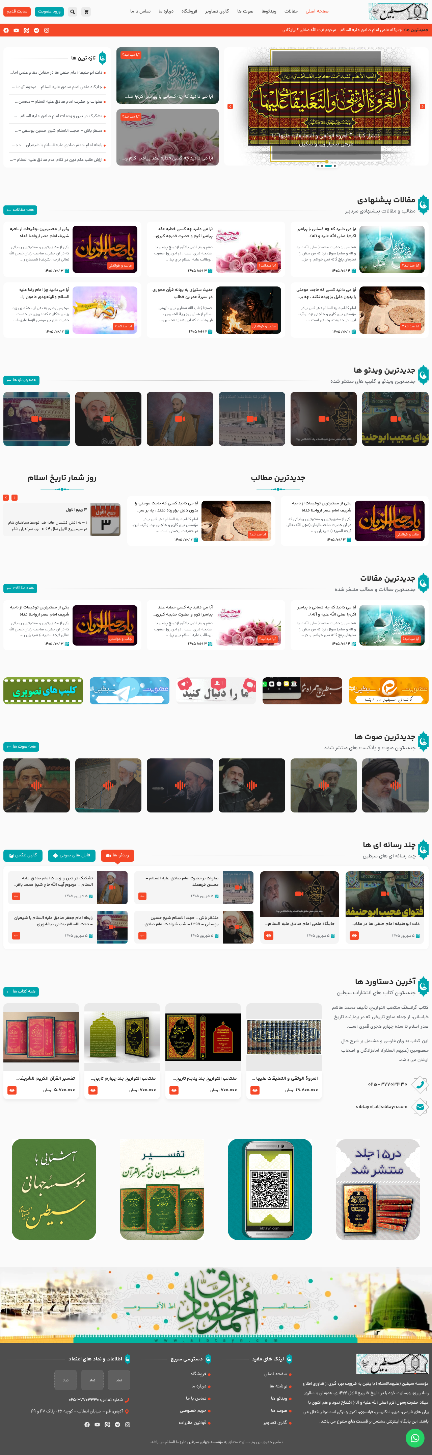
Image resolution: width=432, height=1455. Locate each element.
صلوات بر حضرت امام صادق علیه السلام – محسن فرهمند (182, 881)
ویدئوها (269, 11)
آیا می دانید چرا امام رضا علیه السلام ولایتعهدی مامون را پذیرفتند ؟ (44, 296)
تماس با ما (140, 11)
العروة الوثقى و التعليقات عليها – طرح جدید (285, 1078)
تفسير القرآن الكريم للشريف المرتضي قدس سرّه (47, 1078)
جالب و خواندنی (120, 266)
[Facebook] (6, 30)
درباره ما (166, 11)
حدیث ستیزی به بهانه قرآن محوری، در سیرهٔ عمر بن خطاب (182, 293)
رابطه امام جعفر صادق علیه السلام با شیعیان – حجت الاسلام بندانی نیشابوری (53, 921)
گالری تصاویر (217, 11)
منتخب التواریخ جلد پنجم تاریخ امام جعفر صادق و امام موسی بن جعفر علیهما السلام (203, 1078)
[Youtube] (16, 30)
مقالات (291, 11)
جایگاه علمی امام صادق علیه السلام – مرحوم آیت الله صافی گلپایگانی (301, 924)
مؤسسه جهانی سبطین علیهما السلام (194, 1442)
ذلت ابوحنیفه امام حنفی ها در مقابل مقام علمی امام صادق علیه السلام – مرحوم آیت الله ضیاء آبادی (385, 924)
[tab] (117, 856)
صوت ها (245, 11)
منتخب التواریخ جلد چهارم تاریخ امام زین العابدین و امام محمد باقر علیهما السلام (125, 1078)
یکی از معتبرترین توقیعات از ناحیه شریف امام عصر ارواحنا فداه (39, 233)
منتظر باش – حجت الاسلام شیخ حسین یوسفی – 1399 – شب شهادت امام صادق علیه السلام (181, 921)
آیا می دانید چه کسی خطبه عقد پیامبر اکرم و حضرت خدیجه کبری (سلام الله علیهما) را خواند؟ (169, 158)
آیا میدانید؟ (130, 55)
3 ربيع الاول (76, 510)
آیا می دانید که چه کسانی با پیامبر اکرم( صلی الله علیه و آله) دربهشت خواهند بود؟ (168, 96)
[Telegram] (36, 30)
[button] (422, 106)
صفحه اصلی (317, 11)
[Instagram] (46, 30)
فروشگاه (189, 11)
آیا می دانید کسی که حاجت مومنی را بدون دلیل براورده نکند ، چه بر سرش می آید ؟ (326, 296)
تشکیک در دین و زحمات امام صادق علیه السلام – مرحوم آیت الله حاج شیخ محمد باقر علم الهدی (54, 881)
